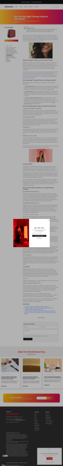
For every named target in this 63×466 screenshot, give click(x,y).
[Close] (48, 220)
